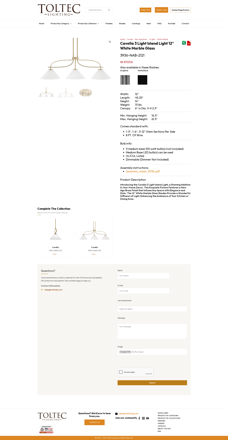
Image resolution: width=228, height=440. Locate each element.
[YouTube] (147, 418)
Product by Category (59, 23)
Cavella (130, 38)
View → (55, 253)
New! (149, 23)
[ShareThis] (184, 41)
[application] (69, 23)
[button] (110, 41)
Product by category (168, 415)
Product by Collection (86, 23)
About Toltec (164, 428)
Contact (187, 23)
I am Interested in (125, 299)
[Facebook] (139, 418)
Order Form (145, 10)
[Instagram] (143, 418)
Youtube (172, 23)
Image (120, 345)
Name (120, 269)
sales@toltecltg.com (53, 288)
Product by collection (169, 418)
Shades (122, 23)
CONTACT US (95, 422)
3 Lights (152, 38)
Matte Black (143, 69)
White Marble (162, 38)
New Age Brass (141, 38)
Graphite (124, 69)
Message (121, 317)
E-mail (120, 284)
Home (40, 23)
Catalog (162, 426)
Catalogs (136, 23)
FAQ (160, 23)
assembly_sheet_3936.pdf (143, 170)
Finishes (108, 23)
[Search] (109, 10)
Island (122, 38)
